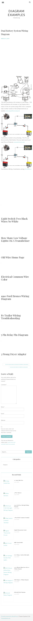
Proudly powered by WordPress (9, 616)
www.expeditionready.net (13, 111)
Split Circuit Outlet (18, 542)
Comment (4, 384)
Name (3, 407)
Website (3, 420)
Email (2, 413)
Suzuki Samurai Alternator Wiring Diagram (16, 364)
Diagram (5, 464)
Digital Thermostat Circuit (20, 530)
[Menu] (3, 3)
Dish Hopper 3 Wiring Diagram (21, 579)
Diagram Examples (16, 13)
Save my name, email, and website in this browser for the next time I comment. (8, 430)
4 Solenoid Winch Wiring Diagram (19, 367)
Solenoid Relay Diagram (19, 592)
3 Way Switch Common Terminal (21, 517)
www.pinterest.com (19, 142)
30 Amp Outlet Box (18, 480)
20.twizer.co (28, 169)
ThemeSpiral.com (5, 618)
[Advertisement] (16, 57)
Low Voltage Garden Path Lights (21, 555)
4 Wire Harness (17, 492)
